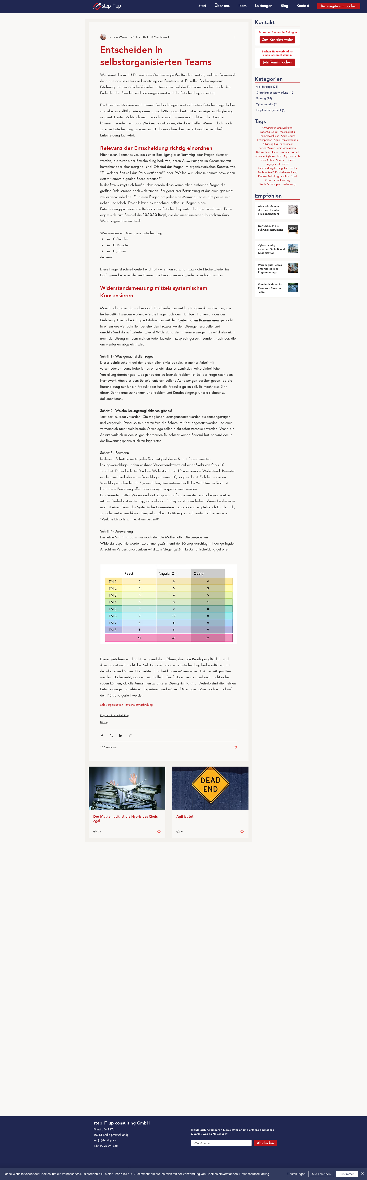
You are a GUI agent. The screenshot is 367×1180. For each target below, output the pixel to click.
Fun (286, 168)
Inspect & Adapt (269, 131)
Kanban (262, 172)
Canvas (291, 160)
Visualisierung (282, 180)
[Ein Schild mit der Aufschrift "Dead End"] (210, 788)
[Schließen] (362, 1174)
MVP (271, 172)
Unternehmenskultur (267, 152)
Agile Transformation (286, 139)
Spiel (294, 176)
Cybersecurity (292, 156)
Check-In (260, 156)
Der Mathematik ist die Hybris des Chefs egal (125, 818)
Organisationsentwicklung (115, 715)
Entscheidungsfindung (139, 704)
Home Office (267, 160)
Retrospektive (264, 139)
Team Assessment (286, 147)
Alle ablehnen (321, 1174)
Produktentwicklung (286, 172)
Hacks (293, 168)
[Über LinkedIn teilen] (121, 735)
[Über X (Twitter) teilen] (111, 735)
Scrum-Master (267, 147)
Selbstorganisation (111, 704)
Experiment (286, 143)
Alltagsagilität (270, 143)
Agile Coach (288, 135)
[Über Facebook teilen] (102, 735)
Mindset (280, 160)
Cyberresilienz (274, 156)
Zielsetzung (289, 184)
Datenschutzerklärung (254, 1174)
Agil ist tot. (185, 816)
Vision (268, 180)
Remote (262, 176)
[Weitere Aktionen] (234, 37)
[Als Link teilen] (130, 735)
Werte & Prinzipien (270, 184)
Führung (104, 722)
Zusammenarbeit (289, 152)
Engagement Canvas (277, 164)
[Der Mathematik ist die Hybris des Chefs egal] (127, 788)
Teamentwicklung (269, 135)
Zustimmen (347, 1174)
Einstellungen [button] (296, 1174)
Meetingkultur (287, 131)
